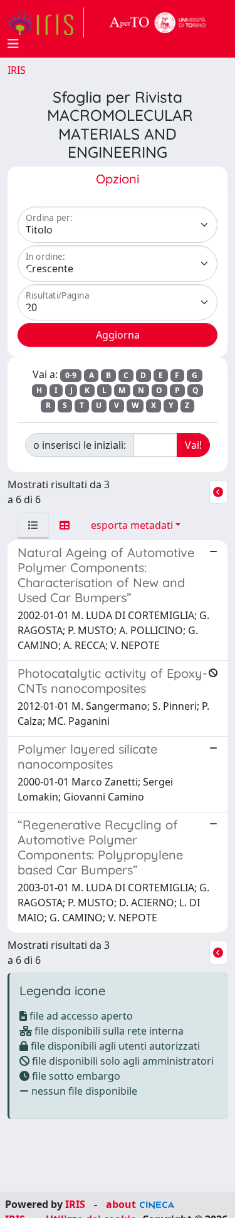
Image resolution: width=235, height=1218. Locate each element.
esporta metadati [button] (132, 525)
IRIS (17, 70)
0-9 (70, 375)
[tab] (33, 525)
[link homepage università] (158, 23)
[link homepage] (46, 23)
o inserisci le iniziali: (79, 445)
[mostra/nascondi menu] (13, 44)
